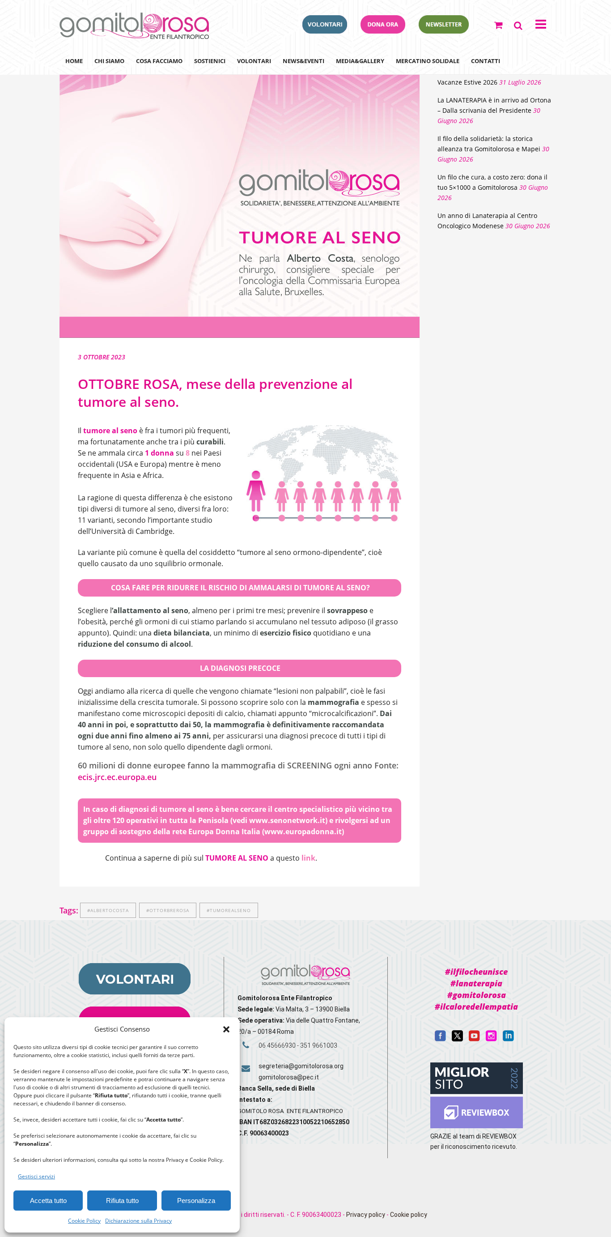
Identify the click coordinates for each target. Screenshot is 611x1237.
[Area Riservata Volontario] (324, 31)
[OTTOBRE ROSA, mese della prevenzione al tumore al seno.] (239, 193)
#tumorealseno (229, 910)
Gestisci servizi (36, 1176)
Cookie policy (408, 1214)
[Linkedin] (508, 1039)
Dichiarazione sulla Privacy (138, 1220)
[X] (457, 1039)
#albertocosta (108, 910)
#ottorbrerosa (167, 910)
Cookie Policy (84, 1220)
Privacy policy (365, 1214)
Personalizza (196, 1200)
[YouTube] (474, 1039)
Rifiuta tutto (122, 1200)
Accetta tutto (48, 1200)
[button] (226, 1029)
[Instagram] (491, 1039)
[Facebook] (440, 1039)
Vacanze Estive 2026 (467, 82)
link (308, 858)
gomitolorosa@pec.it (289, 1077)
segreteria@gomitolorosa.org (301, 1066)
